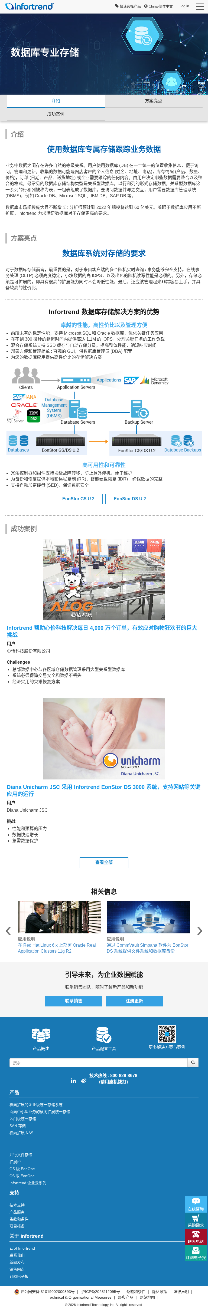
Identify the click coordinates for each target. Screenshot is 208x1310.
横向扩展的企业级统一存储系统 (36, 1104)
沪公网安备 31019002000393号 (48, 1291)
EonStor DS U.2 (130, 498)
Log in (184, 6)
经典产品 (125, 1297)
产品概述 (41, 1048)
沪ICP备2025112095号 (100, 1291)
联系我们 (17, 1255)
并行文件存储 (20, 1155)
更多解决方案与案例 (167, 1047)
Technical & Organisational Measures (80, 1297)
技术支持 (17, 1205)
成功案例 (55, 114)
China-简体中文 (160, 6)
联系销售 (73, 1001)
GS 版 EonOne (22, 1169)
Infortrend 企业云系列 (27, 1183)
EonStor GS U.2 (78, 498)
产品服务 (17, 1212)
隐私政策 (160, 1291)
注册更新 (134, 1001)
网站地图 (147, 1297)
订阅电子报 (18, 1276)
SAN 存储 (17, 1126)
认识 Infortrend (22, 1248)
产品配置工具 (104, 1048)
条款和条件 (18, 1219)
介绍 (55, 100)
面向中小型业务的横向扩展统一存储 (39, 1112)
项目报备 (17, 1226)
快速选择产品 (130, 6)
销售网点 (17, 1269)
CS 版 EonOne (22, 1176)
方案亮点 (153, 100)
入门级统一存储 (22, 1119)
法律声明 (181, 1291)
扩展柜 (15, 1162)
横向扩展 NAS (21, 1133)
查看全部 (104, 862)
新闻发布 (17, 1262)
